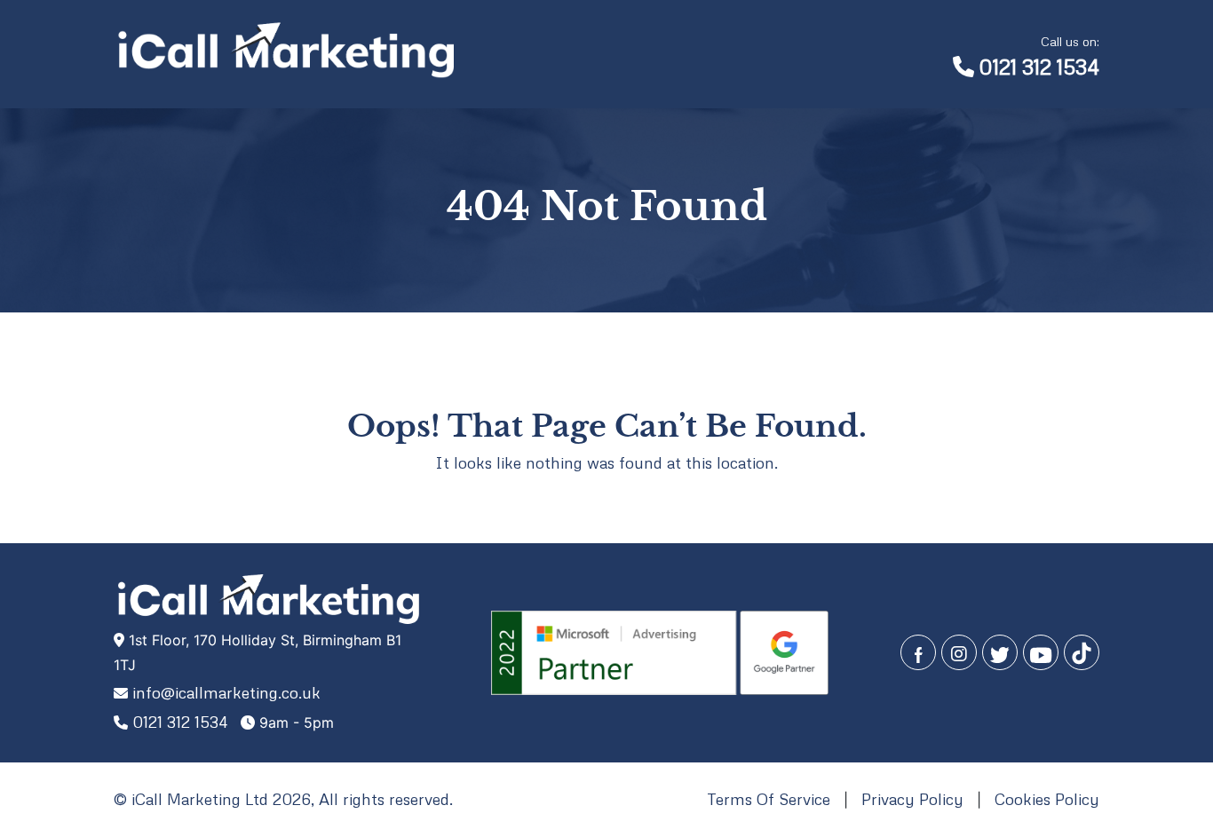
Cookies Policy (1047, 799)
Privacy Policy (912, 799)
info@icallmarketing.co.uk (226, 692)
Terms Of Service (768, 799)
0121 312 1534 (1039, 55)
